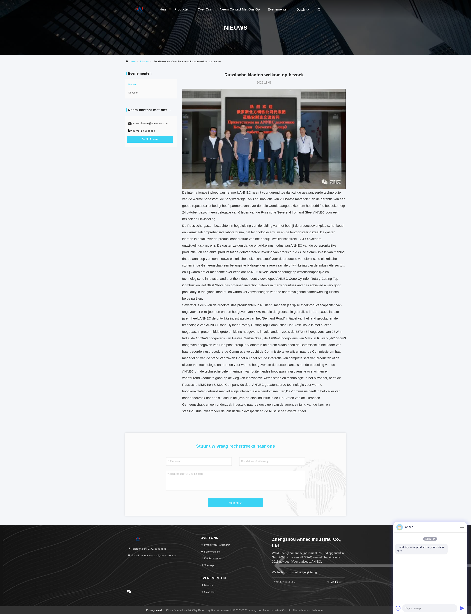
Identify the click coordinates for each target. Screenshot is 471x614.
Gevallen (133, 92)
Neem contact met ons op (240, 9)
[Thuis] (140, 9)
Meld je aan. (336, 582)
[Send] (462, 608)
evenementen (278, 9)
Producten (182, 9)
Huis (163, 9)
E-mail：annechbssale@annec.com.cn (153, 555)
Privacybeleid (154, 610)
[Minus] (462, 527)
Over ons (205, 9)
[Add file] (398, 608)
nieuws (144, 61)
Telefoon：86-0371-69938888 (148, 548)
